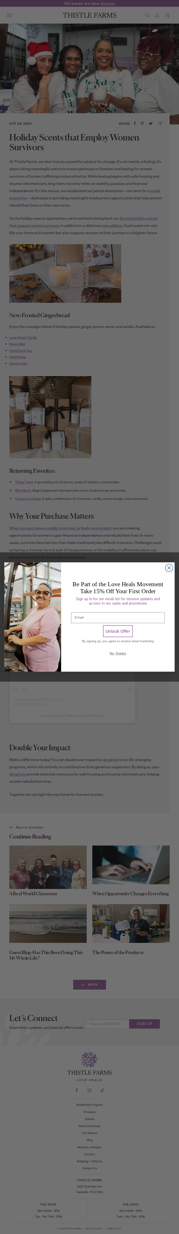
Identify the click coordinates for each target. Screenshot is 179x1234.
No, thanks (118, 653)
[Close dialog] (169, 568)
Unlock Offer (118, 631)
